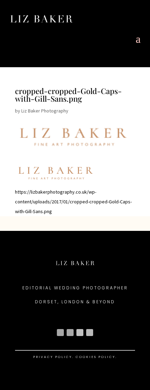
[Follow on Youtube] (79, 332)
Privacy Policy (52, 357)
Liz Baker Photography (44, 111)
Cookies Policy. (96, 357)
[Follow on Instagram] (60, 332)
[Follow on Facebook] (70, 332)
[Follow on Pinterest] (89, 332)
